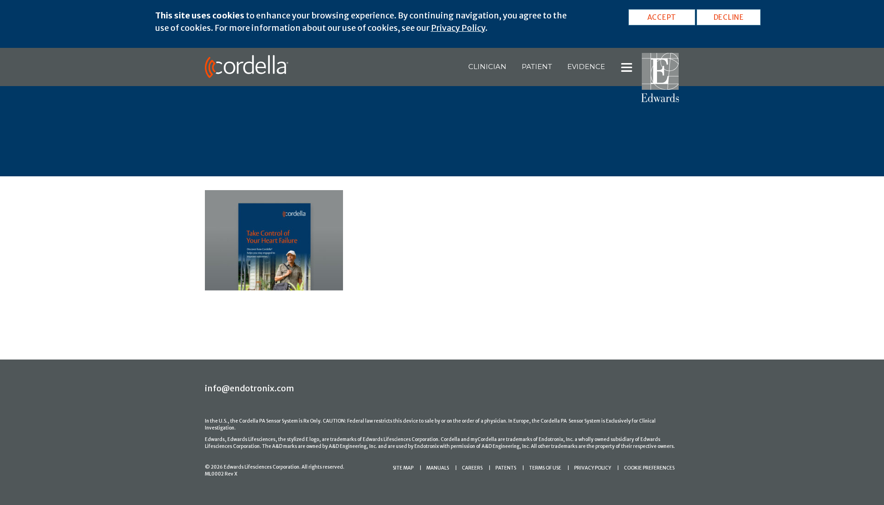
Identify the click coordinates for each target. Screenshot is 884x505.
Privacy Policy (458, 28)
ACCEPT (662, 17)
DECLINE (729, 17)
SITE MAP (403, 468)
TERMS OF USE (545, 468)
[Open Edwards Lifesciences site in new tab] (660, 77)
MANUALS (437, 468)
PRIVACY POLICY (592, 468)
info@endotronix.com (249, 388)
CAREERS (472, 468)
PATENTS (505, 468)
